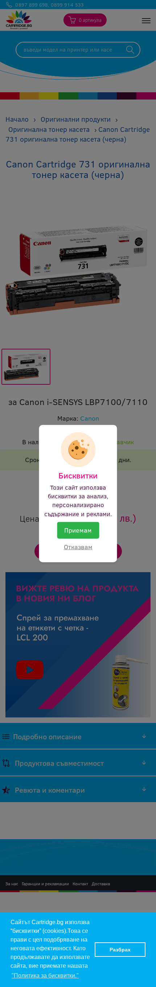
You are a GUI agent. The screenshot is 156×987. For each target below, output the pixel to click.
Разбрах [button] (120, 949)
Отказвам (78, 546)
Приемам (78, 529)
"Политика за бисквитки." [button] (45, 975)
